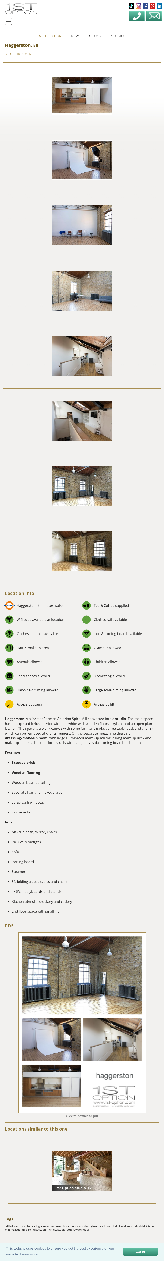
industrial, (139, 1226)
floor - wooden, (80, 1226)
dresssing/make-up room (26, 738)
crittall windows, (15, 1226)
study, (71, 1230)
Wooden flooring (26, 772)
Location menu (21, 54)
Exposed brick (23, 762)
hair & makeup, (123, 1226)
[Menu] (8, 21)
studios (118, 36)
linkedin (159, 6)
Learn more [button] (29, 1254)
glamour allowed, (102, 1226)
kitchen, (151, 1226)
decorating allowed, (38, 1226)
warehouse (82, 1230)
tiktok (131, 6)
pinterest (152, 6)
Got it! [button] (140, 1252)
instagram (138, 6)
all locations (51, 36)
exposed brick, (60, 1226)
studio (120, 718)
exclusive (95, 36)
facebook (145, 6)
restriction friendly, (45, 1230)
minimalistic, (13, 1230)
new (75, 36)
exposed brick (28, 723)
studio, (62, 1230)
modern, (27, 1230)
